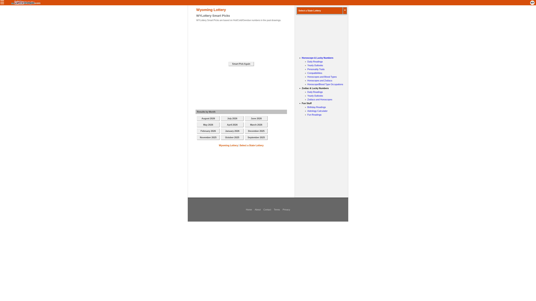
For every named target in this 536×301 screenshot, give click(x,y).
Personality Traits (316, 69)
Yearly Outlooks (315, 65)
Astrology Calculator (317, 111)
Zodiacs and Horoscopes (319, 99)
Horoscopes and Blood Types (322, 77)
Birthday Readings (316, 107)
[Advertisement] (239, 41)
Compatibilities (314, 73)
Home (249, 209)
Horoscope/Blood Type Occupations (325, 84)
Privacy (286, 209)
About (258, 209)
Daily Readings (315, 61)
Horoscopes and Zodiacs (319, 80)
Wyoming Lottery (228, 145)
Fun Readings (314, 115)
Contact (267, 209)
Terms (277, 209)
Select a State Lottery (252, 145)
